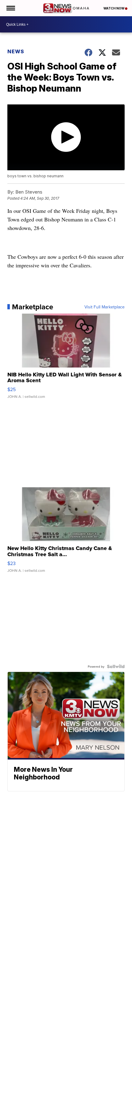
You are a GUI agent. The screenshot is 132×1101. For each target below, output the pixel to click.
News (15, 51)
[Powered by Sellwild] (116, 666)
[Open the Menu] (10, 8)
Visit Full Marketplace (104, 307)
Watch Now (114, 8)
